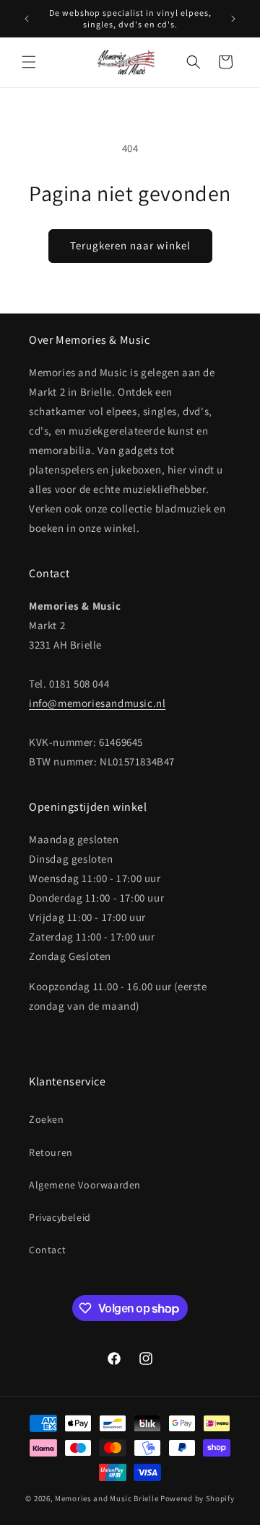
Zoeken (46, 1119)
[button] (29, 62)
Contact (47, 1249)
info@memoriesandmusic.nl (97, 703)
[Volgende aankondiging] (233, 19)
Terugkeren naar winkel (130, 245)
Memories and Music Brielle (106, 1498)
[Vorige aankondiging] (27, 19)
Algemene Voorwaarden (85, 1184)
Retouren (51, 1152)
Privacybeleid (60, 1217)
